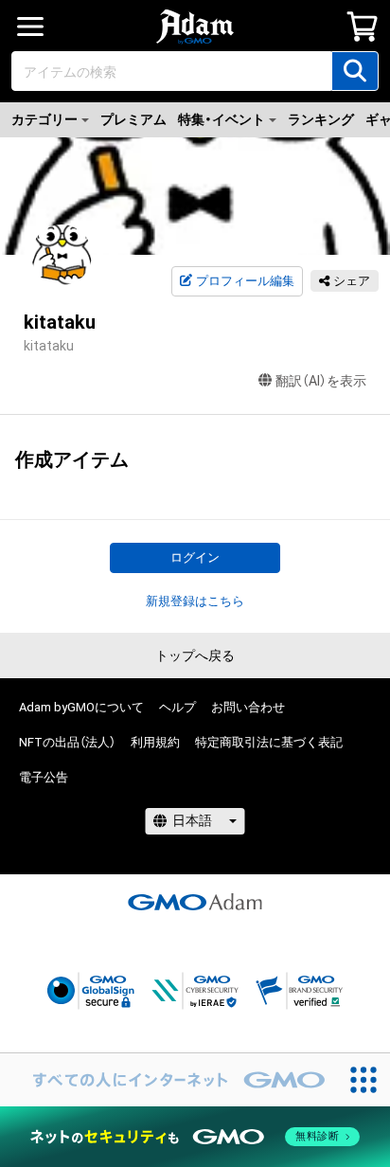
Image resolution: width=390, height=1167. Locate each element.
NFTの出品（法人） (67, 742)
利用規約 (155, 742)
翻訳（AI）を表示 (320, 380)
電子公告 (43, 777)
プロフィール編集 (245, 281)
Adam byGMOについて (81, 707)
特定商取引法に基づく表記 (269, 742)
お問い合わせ (248, 707)
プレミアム (133, 119)
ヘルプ (177, 707)
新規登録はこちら (195, 601)
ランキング (321, 119)
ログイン (195, 557)
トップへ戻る (195, 655)
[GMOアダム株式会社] (195, 901)
